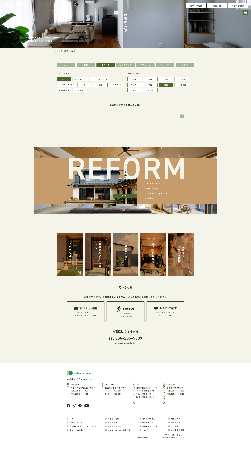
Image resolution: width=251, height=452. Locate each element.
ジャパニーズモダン (67, 85)
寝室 (166, 85)
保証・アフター (114, 426)
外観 (150, 79)
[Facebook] (68, 405)
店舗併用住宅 (64, 90)
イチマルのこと (76, 422)
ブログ (145, 430)
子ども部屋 (181, 85)
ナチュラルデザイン (99, 79)
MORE (125, 195)
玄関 (166, 79)
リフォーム (145, 65)
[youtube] (86, 405)
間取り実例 (176, 418)
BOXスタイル (116, 85)
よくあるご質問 (177, 430)
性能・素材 (112, 422)
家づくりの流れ (76, 430)
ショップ (165, 65)
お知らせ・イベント (150, 426)
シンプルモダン (80, 79)
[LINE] (80, 405)
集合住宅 (106, 65)
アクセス (175, 426)
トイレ (150, 90)
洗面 (134, 90)
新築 (86, 65)
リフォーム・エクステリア (119, 430)
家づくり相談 (196, 5)
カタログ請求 (238, 5)
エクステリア (125, 65)
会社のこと (176, 422)
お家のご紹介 (113, 418)
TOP (71, 418)
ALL (66, 65)
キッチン (134, 85)
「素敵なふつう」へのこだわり (82, 426)
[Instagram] (74, 405)
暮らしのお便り (149, 418)
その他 (185, 65)
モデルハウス (148, 422)
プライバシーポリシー (174, 435)
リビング (181, 79)
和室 (150, 85)
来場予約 (217, 5)
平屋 (100, 85)
